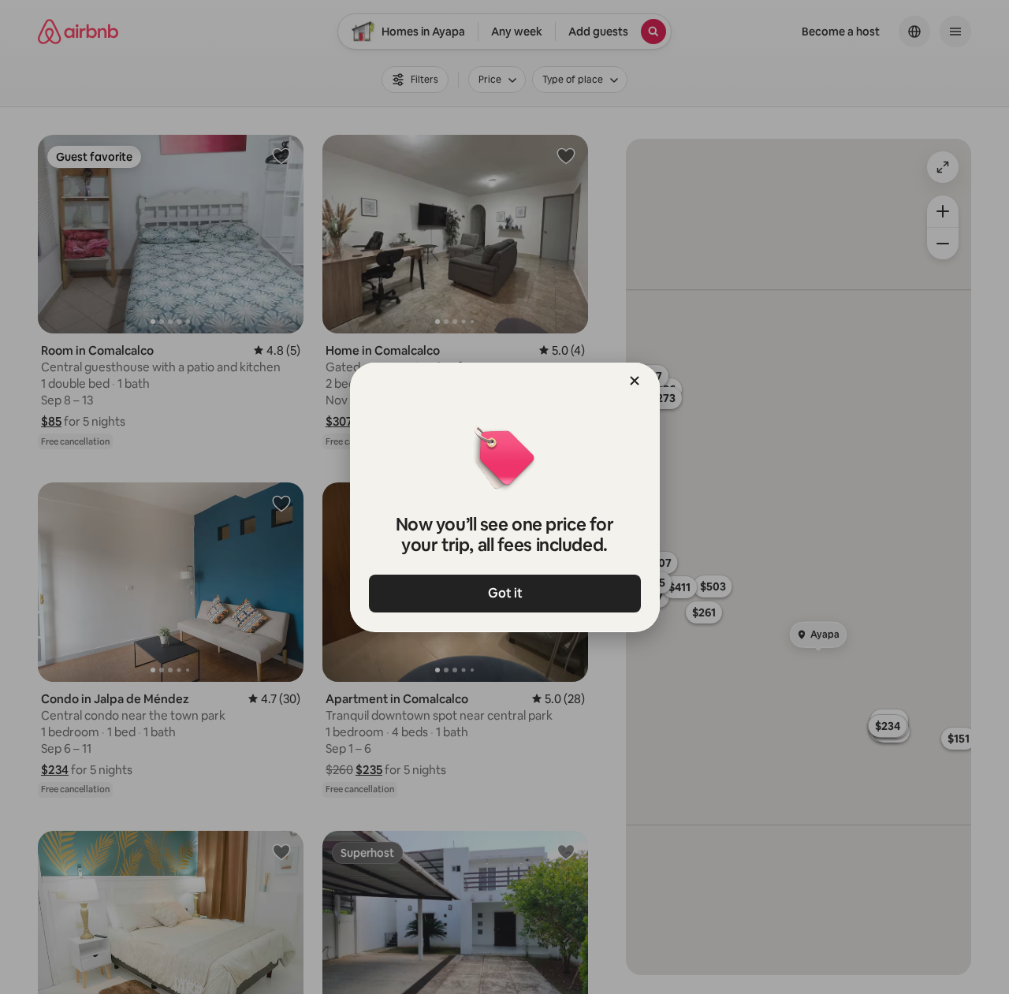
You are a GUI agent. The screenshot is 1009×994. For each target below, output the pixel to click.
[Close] (634, 380)
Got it (504, 593)
